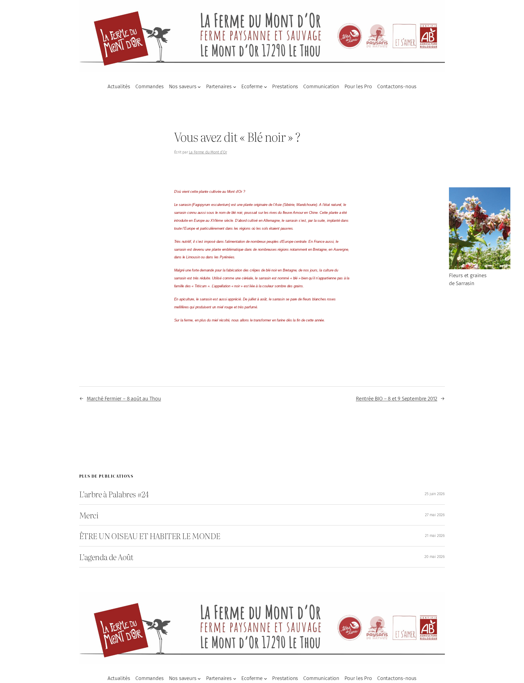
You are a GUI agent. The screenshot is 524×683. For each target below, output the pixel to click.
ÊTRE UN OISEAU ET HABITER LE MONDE (149, 536)
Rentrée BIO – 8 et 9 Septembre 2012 (396, 398)
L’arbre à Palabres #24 (114, 494)
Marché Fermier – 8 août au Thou (124, 398)
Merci (88, 515)
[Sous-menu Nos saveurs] (199, 86)
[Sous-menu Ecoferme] (265, 86)
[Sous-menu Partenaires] (234, 86)
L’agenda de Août (106, 557)
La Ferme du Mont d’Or (208, 152)
